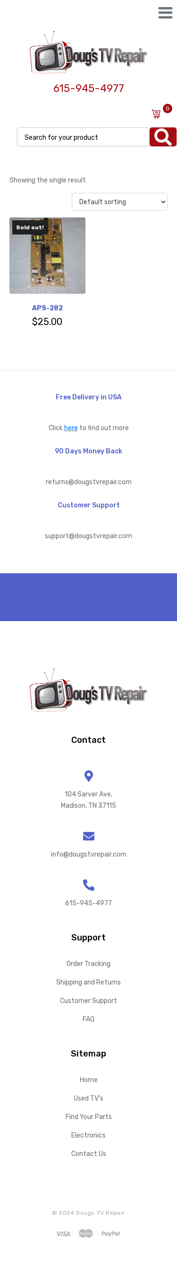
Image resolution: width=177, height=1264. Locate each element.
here (71, 428)
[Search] (163, 136)
